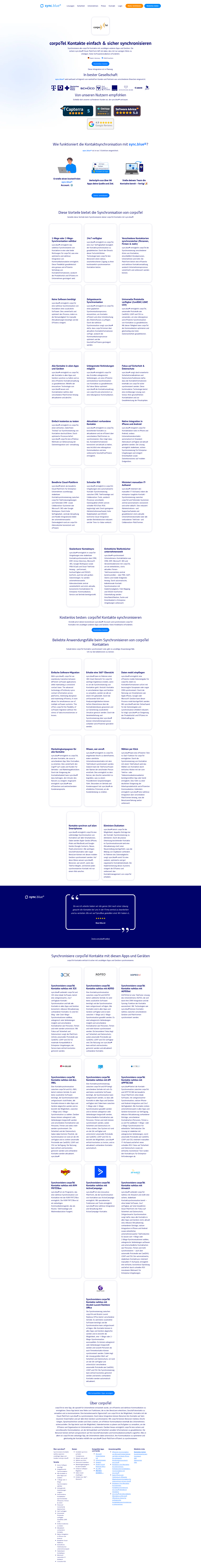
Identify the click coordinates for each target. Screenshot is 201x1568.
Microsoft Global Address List (100, 1456)
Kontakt (112, 5)
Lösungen (70, 5)
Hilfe (135, 1462)
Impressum (137, 1456)
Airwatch (98, 1462)
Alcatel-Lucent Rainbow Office (100, 1465)
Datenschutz (138, 1460)
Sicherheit (81, 5)
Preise (103, 5)
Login (120, 5)
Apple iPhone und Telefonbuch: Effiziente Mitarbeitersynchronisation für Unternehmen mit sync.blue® (121, 1478)
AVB (135, 1458)
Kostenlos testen (153, 6)
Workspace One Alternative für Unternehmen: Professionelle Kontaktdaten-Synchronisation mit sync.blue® (121, 1468)
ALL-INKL (98, 1468)
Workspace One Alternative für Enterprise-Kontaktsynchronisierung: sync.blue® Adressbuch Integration (120, 1487)
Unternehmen (93, 5)
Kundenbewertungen (140, 1454)
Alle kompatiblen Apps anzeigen (100, 1393)
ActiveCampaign (101, 1460)
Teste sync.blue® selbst (100, 938)
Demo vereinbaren (134, 6)
